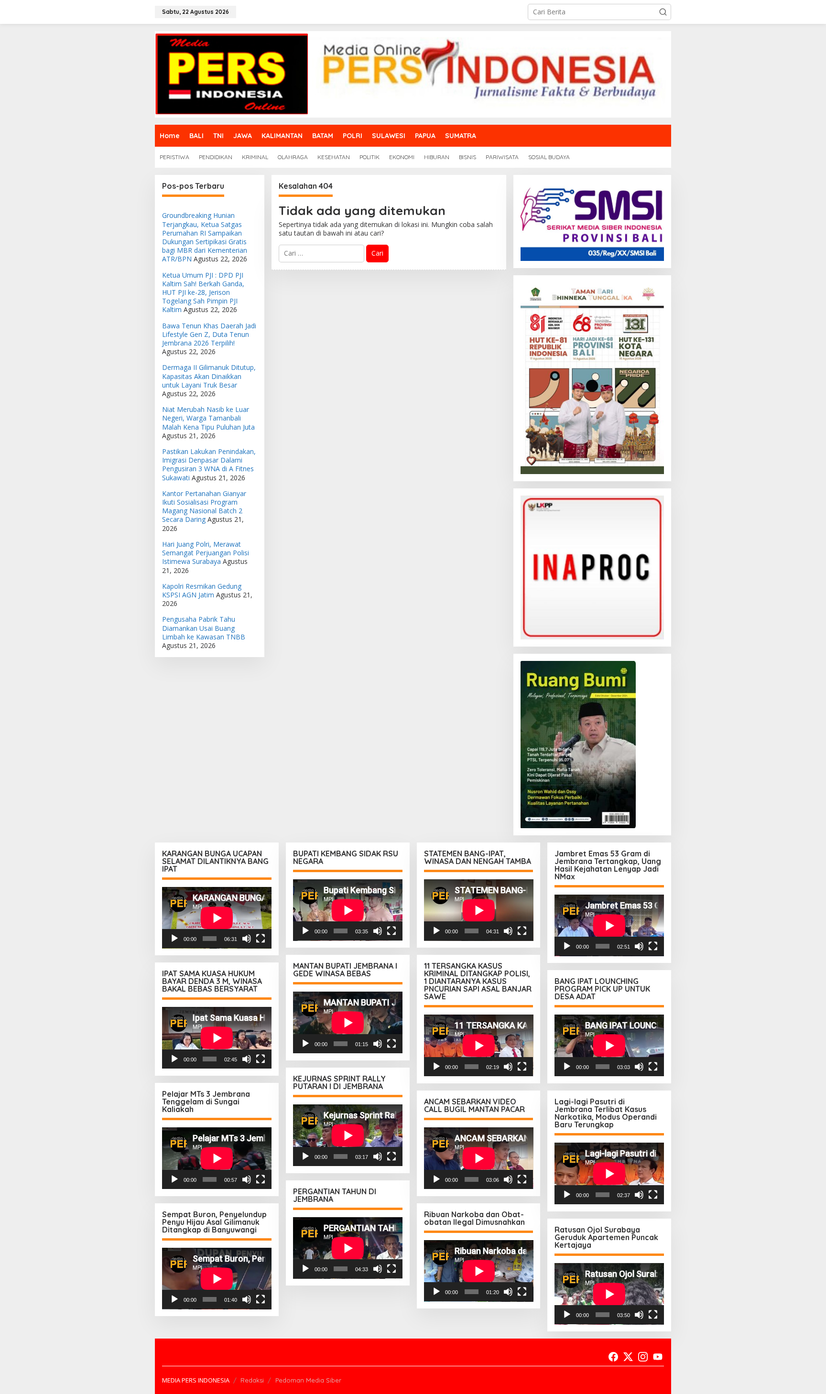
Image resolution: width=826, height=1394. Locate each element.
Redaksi (252, 1380)
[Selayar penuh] (260, 938)
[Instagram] (643, 1357)
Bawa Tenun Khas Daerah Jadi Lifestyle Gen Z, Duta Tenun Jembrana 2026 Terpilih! (209, 334)
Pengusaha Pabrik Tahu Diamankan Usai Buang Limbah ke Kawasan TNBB (203, 628)
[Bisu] (246, 938)
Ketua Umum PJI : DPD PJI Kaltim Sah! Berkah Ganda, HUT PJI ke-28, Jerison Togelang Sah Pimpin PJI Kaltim (203, 292)
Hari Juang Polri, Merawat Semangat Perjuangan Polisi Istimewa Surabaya (205, 553)
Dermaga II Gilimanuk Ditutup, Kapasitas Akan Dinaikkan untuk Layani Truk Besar (209, 376)
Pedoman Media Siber (308, 1380)
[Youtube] (658, 1357)
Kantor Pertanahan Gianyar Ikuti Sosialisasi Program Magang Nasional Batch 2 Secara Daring (204, 506)
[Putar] (174, 938)
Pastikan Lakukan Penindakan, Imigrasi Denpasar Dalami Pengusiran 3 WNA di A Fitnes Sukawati (209, 464)
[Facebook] (613, 1357)
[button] (663, 12)
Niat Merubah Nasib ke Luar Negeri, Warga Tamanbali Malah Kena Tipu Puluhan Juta (208, 418)
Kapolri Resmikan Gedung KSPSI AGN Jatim (201, 590)
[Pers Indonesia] (413, 73)
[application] (217, 918)
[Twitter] (628, 1357)
